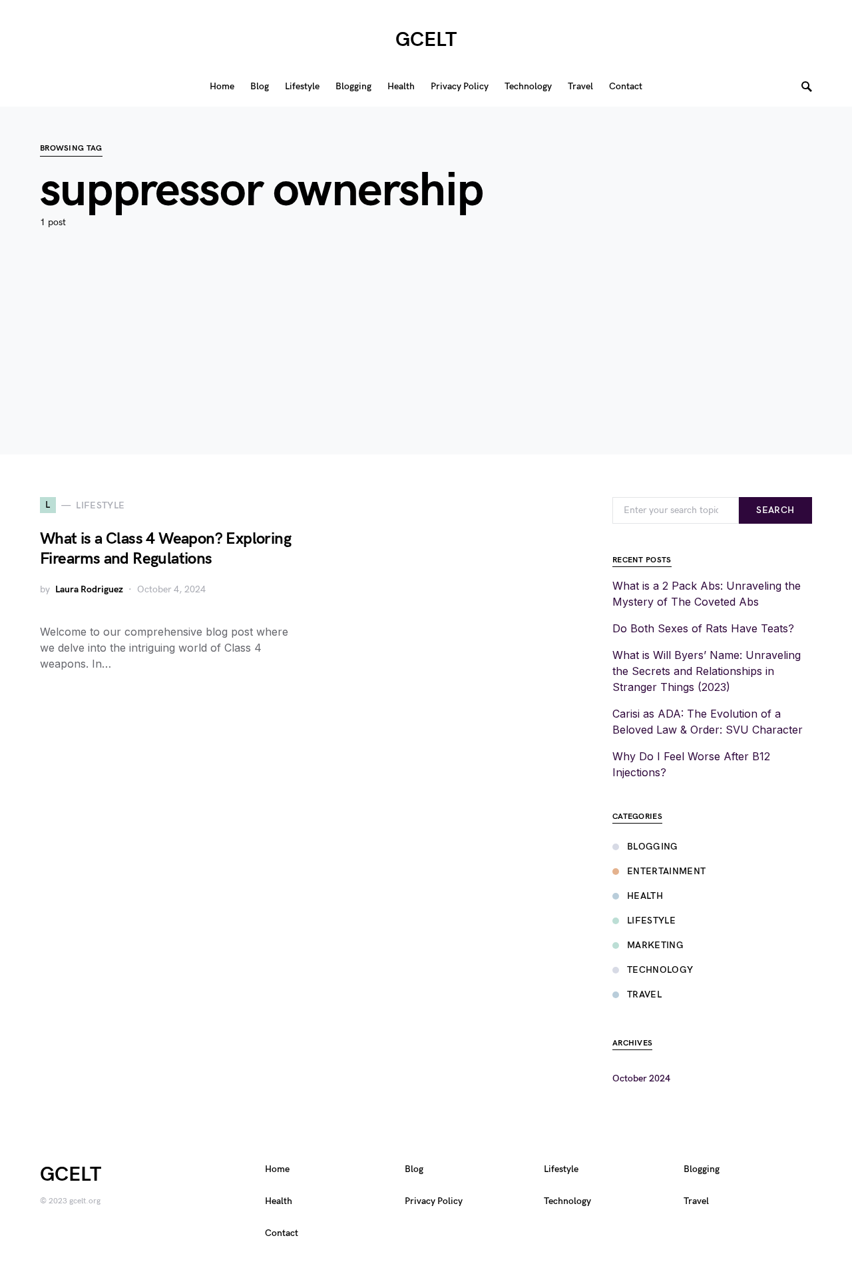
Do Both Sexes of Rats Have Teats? (703, 628)
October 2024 (641, 1078)
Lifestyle (651, 920)
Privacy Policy (434, 1201)
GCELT (426, 40)
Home (277, 1169)
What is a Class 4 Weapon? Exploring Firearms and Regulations (165, 548)
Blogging (652, 846)
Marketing (655, 945)
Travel (644, 994)
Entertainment (666, 871)
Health (645, 896)
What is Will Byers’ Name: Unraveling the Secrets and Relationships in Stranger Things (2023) (706, 671)
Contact (281, 1233)
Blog (414, 1169)
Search (775, 510)
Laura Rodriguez (89, 589)
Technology (660, 969)
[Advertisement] (426, 361)
